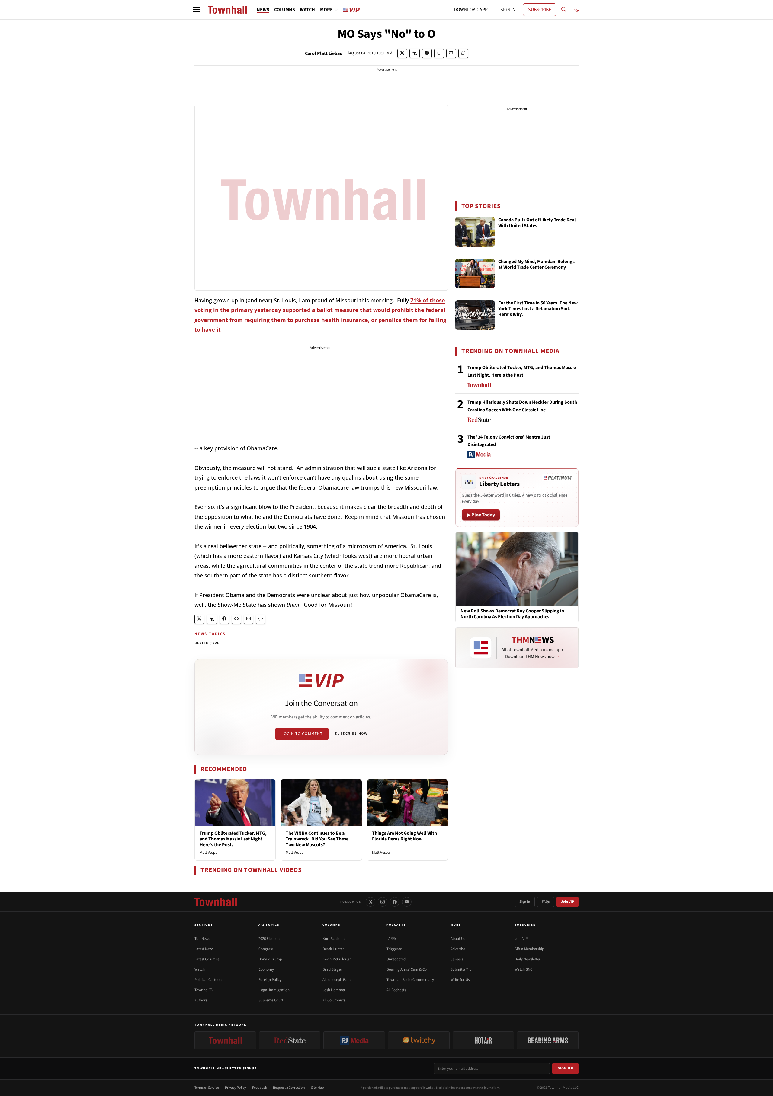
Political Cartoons (208, 979)
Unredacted (396, 959)
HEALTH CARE (206, 643)
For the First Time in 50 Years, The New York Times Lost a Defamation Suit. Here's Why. (538, 309)
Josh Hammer (333, 990)
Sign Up (565, 1068)
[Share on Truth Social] (414, 53)
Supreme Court (270, 1000)
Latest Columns (206, 959)
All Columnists (333, 1000)
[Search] (564, 9)
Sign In (524, 901)
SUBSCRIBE (539, 9)
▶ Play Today (481, 515)
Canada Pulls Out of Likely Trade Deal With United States (537, 223)
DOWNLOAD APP (471, 9)
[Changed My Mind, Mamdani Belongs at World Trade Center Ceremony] (475, 273)
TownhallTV (203, 990)
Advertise (458, 949)
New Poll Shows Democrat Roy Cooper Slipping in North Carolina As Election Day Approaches (512, 614)
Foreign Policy (269, 979)
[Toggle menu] (197, 10)
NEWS (263, 9)
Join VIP (567, 901)
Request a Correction (289, 1087)
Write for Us (460, 979)
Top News (202, 938)
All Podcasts (396, 990)
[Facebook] (394, 902)
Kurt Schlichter (334, 938)
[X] (370, 902)
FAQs (546, 901)
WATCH (307, 9)
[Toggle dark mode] (576, 9)
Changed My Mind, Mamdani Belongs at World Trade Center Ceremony (536, 265)
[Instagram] (382, 902)
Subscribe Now (351, 733)
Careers (457, 959)
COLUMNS (284, 9)
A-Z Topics (269, 925)
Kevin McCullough (336, 959)
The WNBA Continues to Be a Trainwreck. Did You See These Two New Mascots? (317, 839)
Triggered (394, 949)
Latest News (203, 949)
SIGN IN (507, 9)
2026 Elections (269, 938)
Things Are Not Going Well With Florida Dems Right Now (404, 836)
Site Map (317, 1087)
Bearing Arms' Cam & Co (406, 969)
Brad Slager (332, 969)
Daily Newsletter (527, 959)
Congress (265, 949)
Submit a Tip (461, 969)
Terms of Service (206, 1087)
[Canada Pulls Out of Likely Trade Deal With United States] (475, 232)
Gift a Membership (529, 949)
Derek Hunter (333, 949)
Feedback (259, 1087)
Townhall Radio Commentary (410, 979)
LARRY (391, 938)
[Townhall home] (215, 902)
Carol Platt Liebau (323, 53)
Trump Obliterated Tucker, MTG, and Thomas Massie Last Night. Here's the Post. (233, 839)
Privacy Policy (235, 1087)
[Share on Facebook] (427, 53)
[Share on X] (402, 53)
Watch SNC (523, 969)
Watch (199, 969)
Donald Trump (270, 959)
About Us (458, 938)
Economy (266, 969)
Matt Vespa (208, 852)
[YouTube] (407, 902)
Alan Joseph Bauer (337, 979)
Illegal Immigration (274, 990)
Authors (200, 1000)
